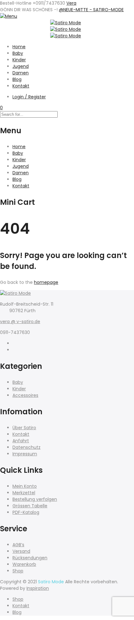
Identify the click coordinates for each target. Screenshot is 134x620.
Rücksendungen (29, 558)
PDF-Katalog (25, 512)
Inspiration (37, 588)
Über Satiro (24, 428)
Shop (17, 571)
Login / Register (29, 97)
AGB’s (18, 545)
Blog (17, 79)
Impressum (24, 454)
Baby (17, 53)
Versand (21, 551)
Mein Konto (24, 486)
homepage (46, 282)
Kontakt (20, 86)
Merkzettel (23, 493)
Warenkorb (24, 564)
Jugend (20, 66)
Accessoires (25, 395)
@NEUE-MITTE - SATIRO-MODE (91, 10)
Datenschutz (26, 447)
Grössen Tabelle (29, 506)
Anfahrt (20, 441)
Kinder (19, 60)
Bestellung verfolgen (34, 499)
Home (19, 47)
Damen (20, 73)
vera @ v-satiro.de (20, 321)
